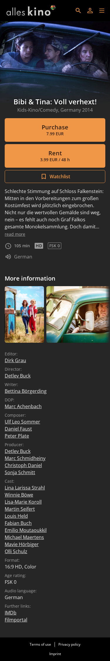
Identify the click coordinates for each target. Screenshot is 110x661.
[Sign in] (90, 11)
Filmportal (16, 620)
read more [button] (15, 234)
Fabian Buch (18, 523)
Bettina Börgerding (26, 391)
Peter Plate (17, 436)
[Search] (78, 11)
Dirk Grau (15, 360)
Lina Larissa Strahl (25, 487)
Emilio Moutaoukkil (26, 530)
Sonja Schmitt (20, 472)
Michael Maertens (24, 537)
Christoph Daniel (23, 465)
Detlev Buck (18, 375)
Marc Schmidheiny (25, 458)
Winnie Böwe (19, 495)
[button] (102, 11)
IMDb (10, 612)
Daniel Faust (18, 429)
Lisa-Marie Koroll (23, 502)
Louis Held (16, 516)
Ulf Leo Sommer (22, 421)
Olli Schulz (16, 551)
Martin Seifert (20, 509)
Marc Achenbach (23, 406)
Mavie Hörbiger (22, 544)
